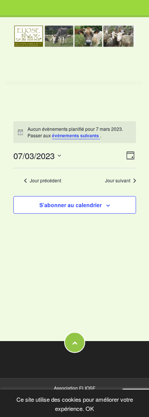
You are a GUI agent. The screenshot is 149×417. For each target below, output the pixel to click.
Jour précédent (45, 180)
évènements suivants (76, 135)
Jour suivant (117, 180)
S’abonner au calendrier (70, 205)
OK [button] (90, 408)
